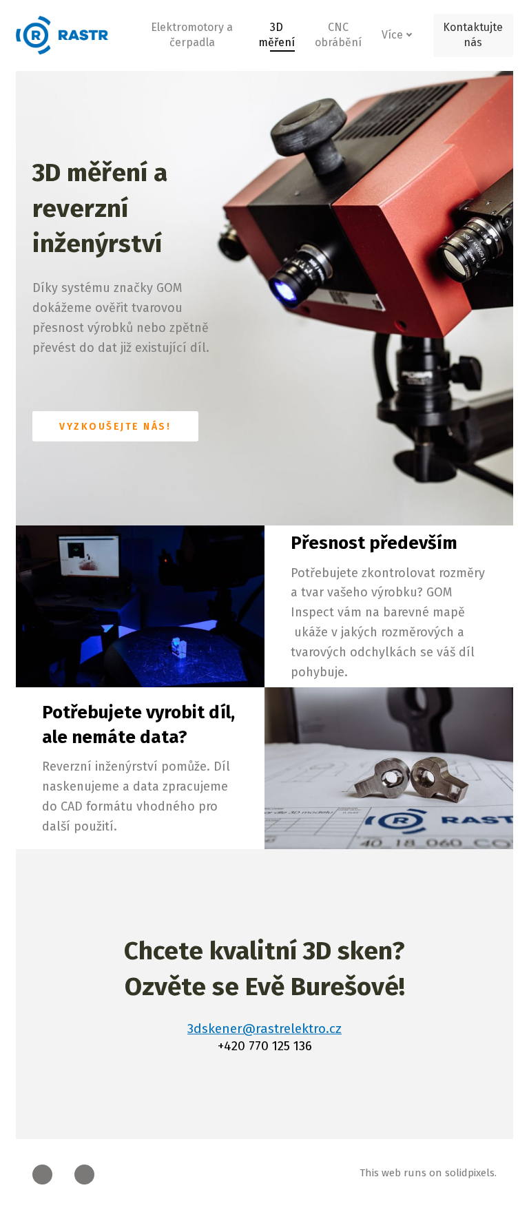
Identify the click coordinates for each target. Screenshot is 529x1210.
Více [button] (392, 34)
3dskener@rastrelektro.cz (264, 1028)
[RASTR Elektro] (62, 35)
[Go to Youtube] (84, 1175)
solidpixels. (471, 1173)
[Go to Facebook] (42, 1175)
